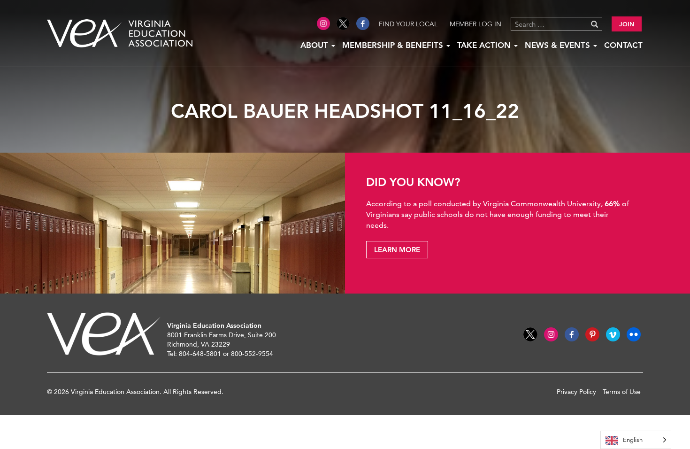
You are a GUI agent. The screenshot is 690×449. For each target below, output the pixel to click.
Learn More (397, 249)
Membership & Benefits (393, 45)
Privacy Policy (576, 391)
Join (626, 24)
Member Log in (475, 24)
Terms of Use (622, 391)
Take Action (485, 45)
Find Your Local (408, 24)
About (315, 45)
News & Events (558, 45)
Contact (623, 45)
